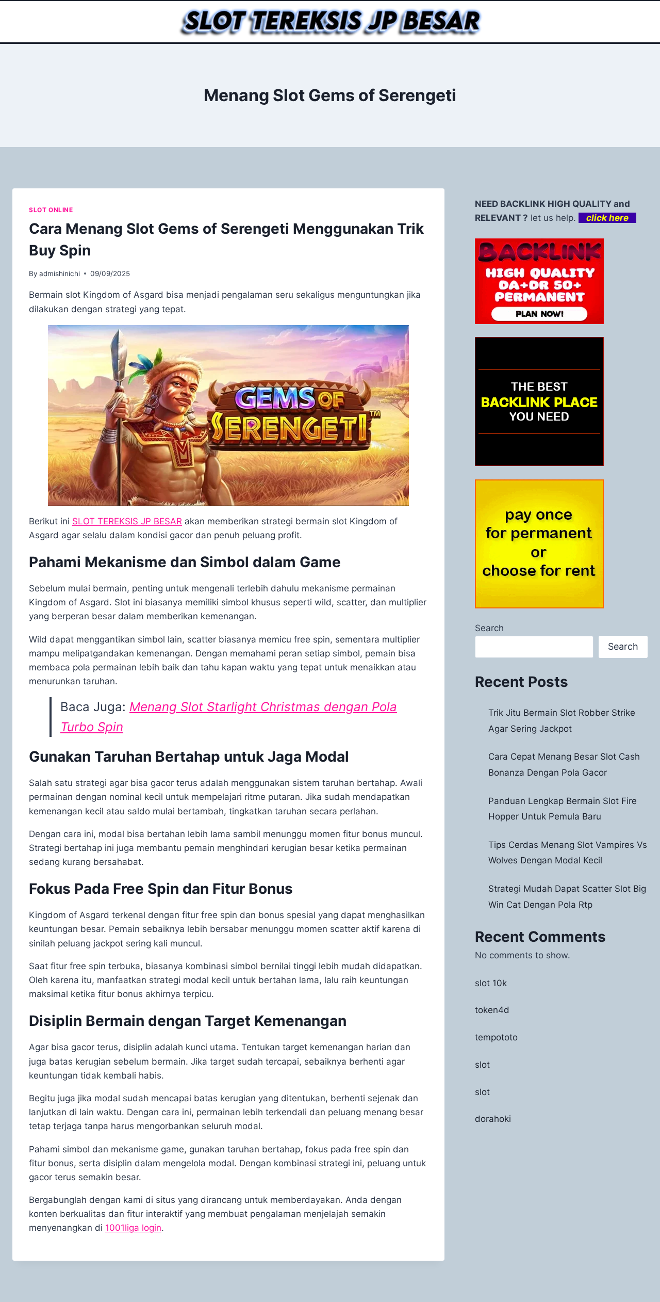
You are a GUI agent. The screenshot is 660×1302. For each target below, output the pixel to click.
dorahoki (493, 1119)
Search (489, 628)
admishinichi (59, 273)
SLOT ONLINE (51, 210)
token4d (492, 1010)
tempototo (496, 1037)
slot (482, 1064)
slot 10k (491, 983)
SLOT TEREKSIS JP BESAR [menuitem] (127, 521)
